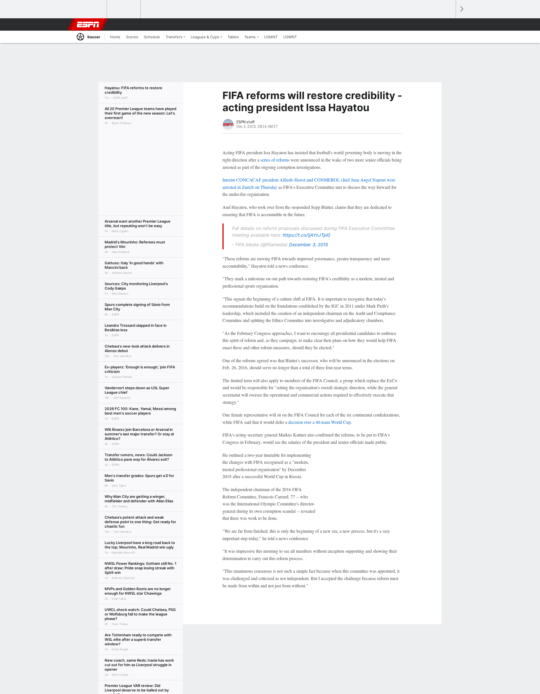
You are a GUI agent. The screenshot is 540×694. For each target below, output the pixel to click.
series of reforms (274, 160)
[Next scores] (461, 9)
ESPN (88, 24)
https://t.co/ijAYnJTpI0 (306, 235)
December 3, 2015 (308, 244)
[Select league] (90, 9)
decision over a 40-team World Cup (319, 422)
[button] (449, 24)
